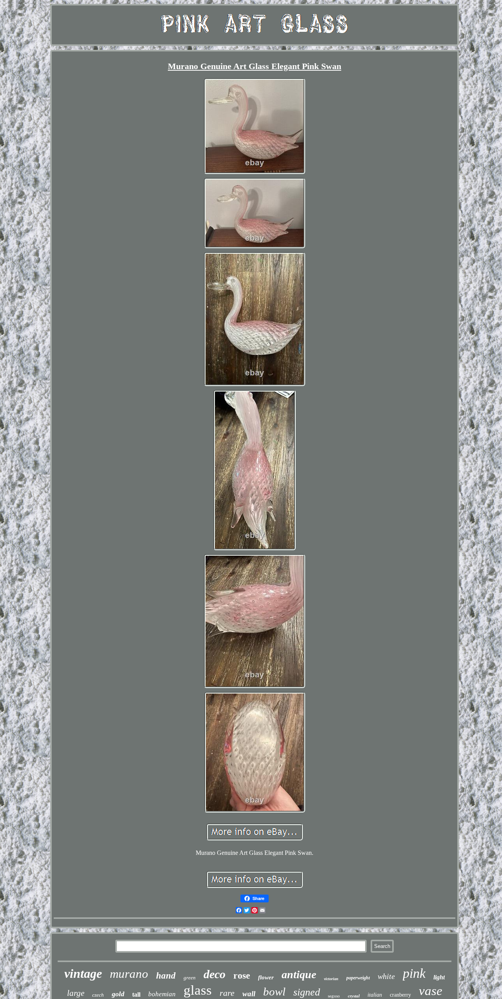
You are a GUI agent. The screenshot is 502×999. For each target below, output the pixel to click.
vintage (83, 973)
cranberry (400, 995)
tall (136, 994)
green (190, 978)
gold (118, 994)
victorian (331, 979)
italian (374, 995)
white (386, 976)
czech (98, 995)
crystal (354, 996)
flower (266, 977)
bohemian (162, 994)
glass (198, 990)
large (75, 993)
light (439, 977)
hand (166, 976)
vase (430, 991)
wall (248, 994)
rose (241, 975)
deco (215, 974)
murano (129, 974)
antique (299, 974)
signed (306, 992)
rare (227, 993)
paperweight (358, 978)
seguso (334, 996)
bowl (274, 991)
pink (414, 973)
